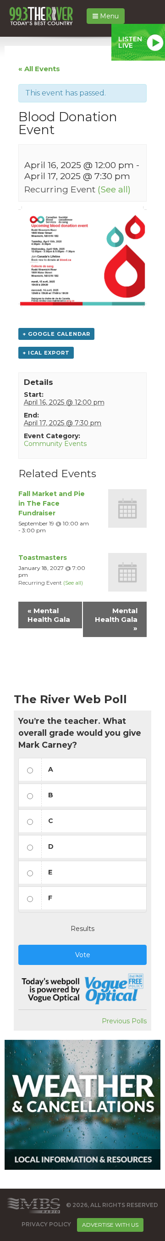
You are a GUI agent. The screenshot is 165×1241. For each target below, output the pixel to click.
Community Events (55, 444)
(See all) (114, 189)
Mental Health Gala (49, 615)
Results (82, 929)
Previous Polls (124, 1021)
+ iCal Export (46, 353)
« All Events (39, 68)
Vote (82, 955)
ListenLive (130, 42)
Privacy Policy (46, 1224)
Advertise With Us (110, 1224)
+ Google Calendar (56, 334)
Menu (108, 16)
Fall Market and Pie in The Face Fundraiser (51, 503)
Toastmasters (42, 557)
